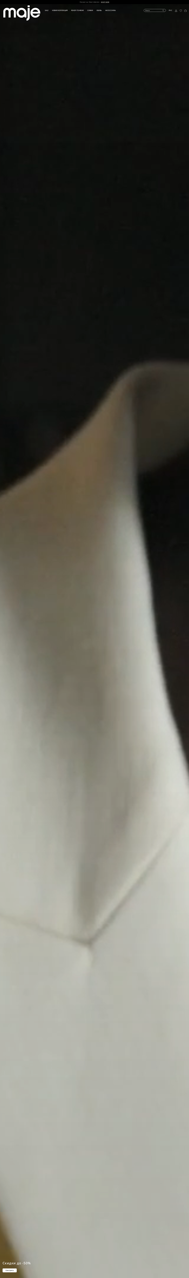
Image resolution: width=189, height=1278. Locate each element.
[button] (48, 10)
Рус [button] (170, 10)
